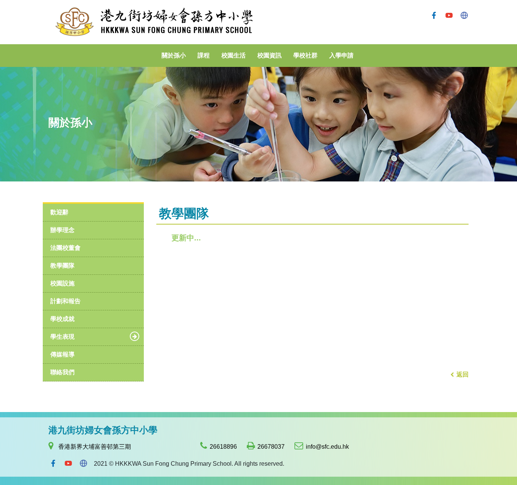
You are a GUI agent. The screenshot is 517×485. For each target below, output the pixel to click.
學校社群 (305, 55)
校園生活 (233, 55)
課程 (204, 55)
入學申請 (341, 55)
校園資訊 (269, 55)
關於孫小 (174, 55)
